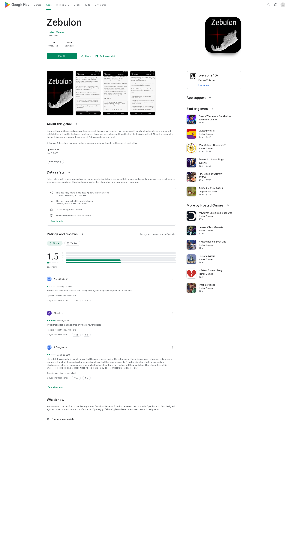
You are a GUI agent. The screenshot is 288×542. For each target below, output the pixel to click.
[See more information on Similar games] (212, 108)
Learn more (203, 85)
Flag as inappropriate (60, 419)
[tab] (37, 5)
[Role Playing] (55, 161)
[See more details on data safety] (57, 221)
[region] (107, 44)
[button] (60, 93)
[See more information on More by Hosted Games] (227, 205)
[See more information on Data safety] (69, 172)
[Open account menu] (282, 4)
